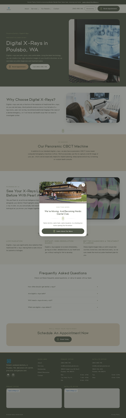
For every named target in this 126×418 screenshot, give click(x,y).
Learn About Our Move (65, 231)
